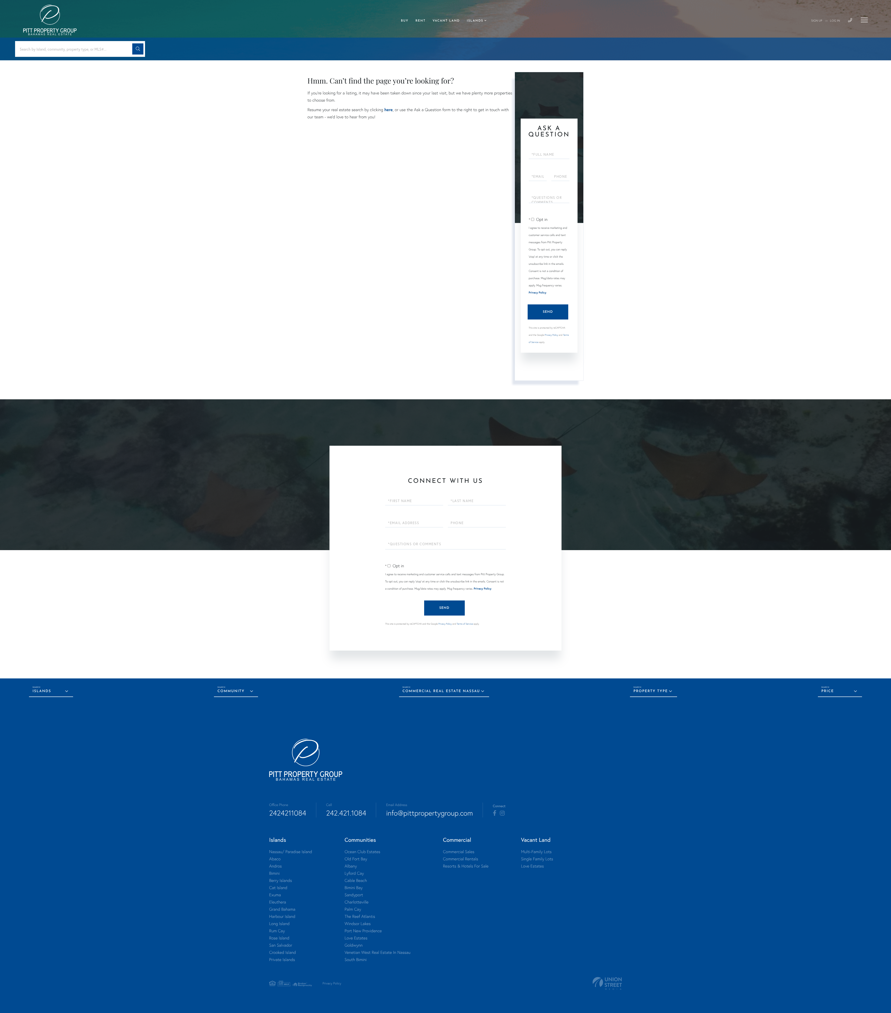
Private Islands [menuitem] (282, 959)
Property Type (650, 691)
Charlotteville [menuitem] (356, 902)
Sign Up (816, 20)
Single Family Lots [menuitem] (537, 858)
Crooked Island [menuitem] (282, 952)
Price (827, 691)
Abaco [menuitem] (275, 858)
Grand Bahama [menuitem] (282, 909)
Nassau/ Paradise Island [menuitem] (290, 851)
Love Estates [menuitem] (356, 938)
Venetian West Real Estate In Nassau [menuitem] (377, 952)
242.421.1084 (346, 813)
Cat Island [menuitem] (278, 887)
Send (548, 312)
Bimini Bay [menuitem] (354, 887)
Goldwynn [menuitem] (354, 945)
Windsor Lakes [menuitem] (358, 923)
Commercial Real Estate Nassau (441, 691)
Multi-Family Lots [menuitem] (536, 851)
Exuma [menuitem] (275, 894)
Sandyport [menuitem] (354, 894)
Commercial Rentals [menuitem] (460, 858)
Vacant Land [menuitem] (446, 21)
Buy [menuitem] (405, 21)
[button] (137, 49)
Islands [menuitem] (475, 21)
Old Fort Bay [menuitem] (356, 858)
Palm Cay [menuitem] (353, 909)
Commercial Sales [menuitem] (458, 851)
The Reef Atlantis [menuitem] (360, 916)
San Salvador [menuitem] (280, 945)
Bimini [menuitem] (274, 873)
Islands (41, 691)
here (388, 109)
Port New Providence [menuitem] (363, 930)
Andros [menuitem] (275, 866)
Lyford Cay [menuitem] (354, 873)
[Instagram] (502, 813)
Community (231, 691)
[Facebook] (494, 813)
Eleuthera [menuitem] (277, 902)
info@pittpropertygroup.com (429, 813)
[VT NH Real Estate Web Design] (607, 983)
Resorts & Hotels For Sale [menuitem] (465, 866)
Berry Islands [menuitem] (280, 880)
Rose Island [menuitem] (279, 938)
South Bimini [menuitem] (356, 959)
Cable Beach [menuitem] (356, 880)
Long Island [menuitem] (279, 923)
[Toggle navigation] (864, 20)
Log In (835, 20)
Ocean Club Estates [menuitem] (362, 851)
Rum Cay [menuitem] (277, 930)
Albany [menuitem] (351, 866)
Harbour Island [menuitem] (282, 916)
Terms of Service (465, 623)
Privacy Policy (537, 292)
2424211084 (287, 813)
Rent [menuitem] (420, 21)
